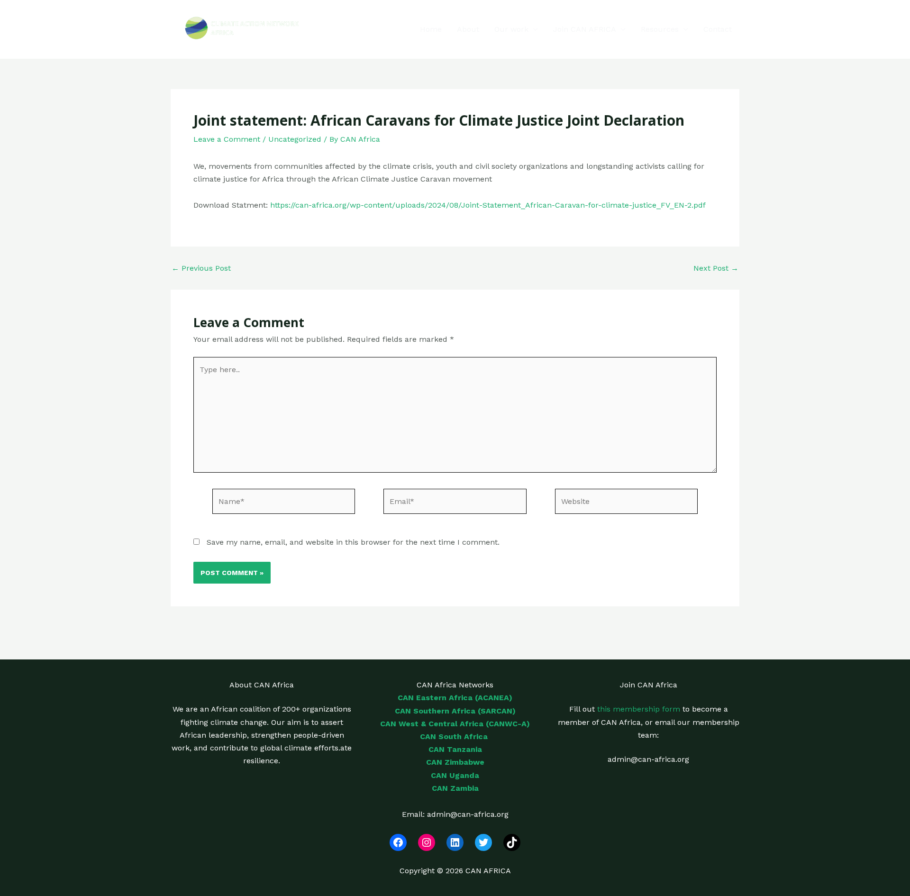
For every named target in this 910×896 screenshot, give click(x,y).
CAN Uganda (455, 775)
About (468, 29)
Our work (511, 29)
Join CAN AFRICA (584, 29)
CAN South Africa (455, 736)
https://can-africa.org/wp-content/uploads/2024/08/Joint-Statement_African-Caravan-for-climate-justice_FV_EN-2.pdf (488, 205)
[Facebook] (398, 842)
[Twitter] (483, 842)
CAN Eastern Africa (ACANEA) (455, 697)
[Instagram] (426, 842)
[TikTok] (511, 842)
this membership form (638, 708)
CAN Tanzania (455, 749)
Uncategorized (294, 139)
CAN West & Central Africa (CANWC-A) (455, 723)
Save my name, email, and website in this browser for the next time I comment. (353, 542)
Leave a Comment (226, 139)
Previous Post (201, 268)
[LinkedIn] (455, 842)
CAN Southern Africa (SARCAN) (455, 710)
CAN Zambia (455, 788)
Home (431, 29)
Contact (717, 29)
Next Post (715, 268)
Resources (660, 29)
